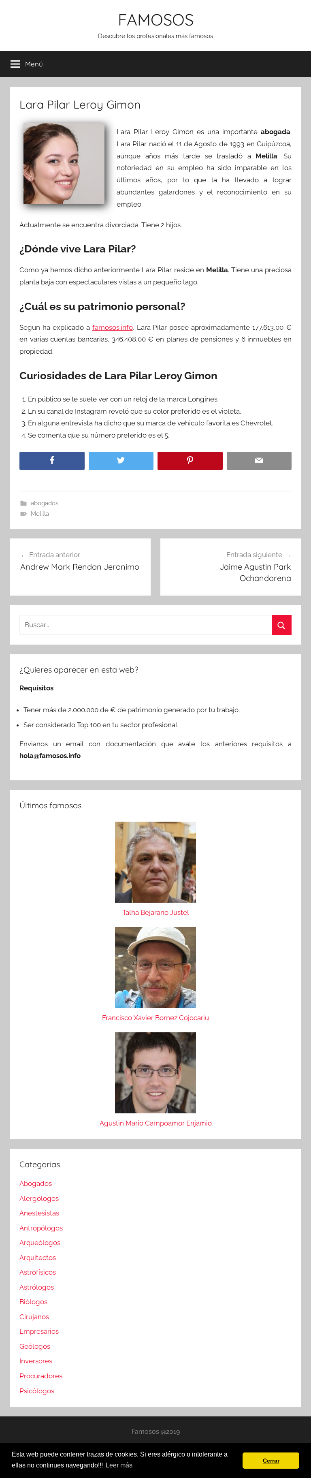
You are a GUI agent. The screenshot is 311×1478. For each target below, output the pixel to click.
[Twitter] (121, 461)
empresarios (39, 1331)
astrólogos (36, 1287)
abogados (44, 503)
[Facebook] (52, 461)
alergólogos (39, 1198)
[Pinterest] (190, 461)
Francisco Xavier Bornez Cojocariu (155, 1018)
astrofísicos (37, 1272)
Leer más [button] (119, 1465)
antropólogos (41, 1228)
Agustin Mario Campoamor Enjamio (156, 1123)
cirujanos (34, 1317)
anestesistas (39, 1213)
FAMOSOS (156, 19)
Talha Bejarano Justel (155, 912)
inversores (35, 1361)
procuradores (40, 1376)
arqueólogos (39, 1243)
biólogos (33, 1302)
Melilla (40, 513)
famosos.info (112, 327)
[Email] (259, 461)
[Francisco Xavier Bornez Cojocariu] (155, 969)
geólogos (34, 1346)
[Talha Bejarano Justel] (155, 864)
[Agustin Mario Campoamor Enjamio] (155, 1074)
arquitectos (37, 1258)
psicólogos (36, 1391)
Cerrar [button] (271, 1460)
